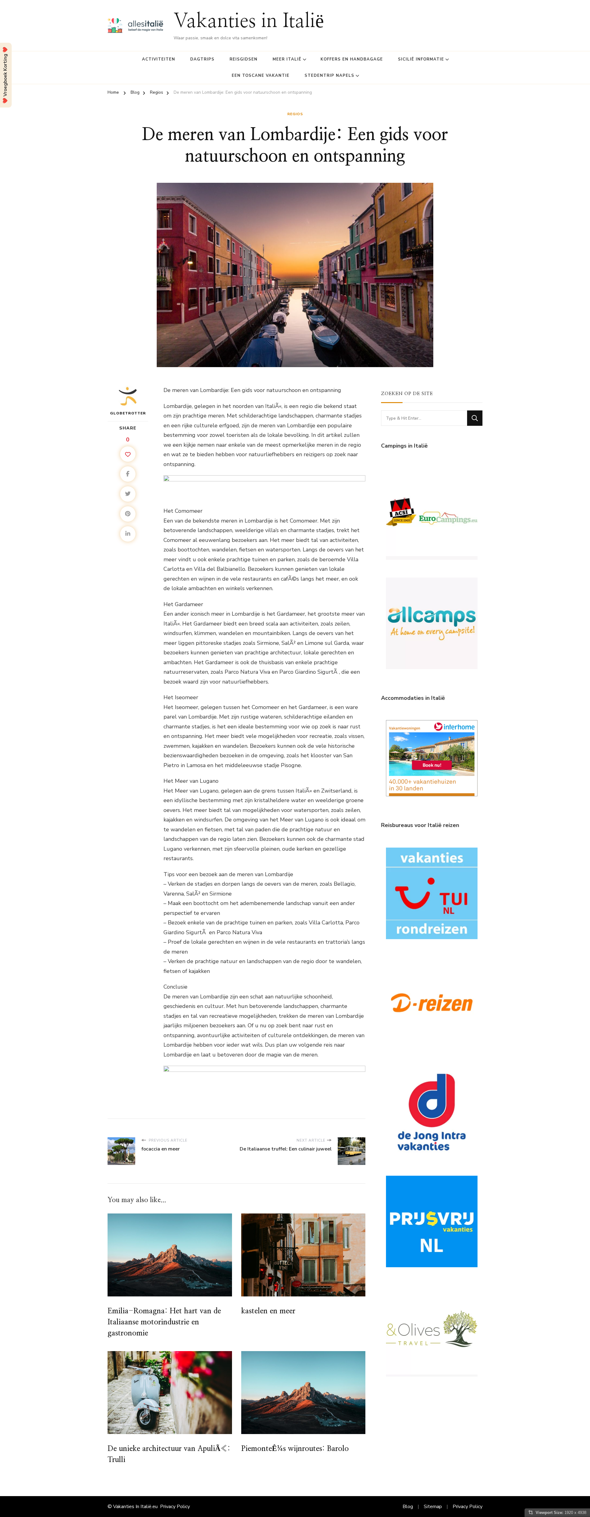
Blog (408, 1506)
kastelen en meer (268, 1311)
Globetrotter (128, 413)
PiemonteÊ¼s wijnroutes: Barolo (295, 1448)
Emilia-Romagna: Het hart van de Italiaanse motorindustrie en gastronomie (164, 1322)
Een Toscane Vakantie (260, 75)
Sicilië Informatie (421, 59)
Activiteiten (158, 59)
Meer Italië (287, 59)
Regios (295, 114)
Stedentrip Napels (329, 75)
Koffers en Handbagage (352, 59)
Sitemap (433, 1506)
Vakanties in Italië (249, 21)
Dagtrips (202, 59)
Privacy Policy (175, 1506)
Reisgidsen (244, 59)
